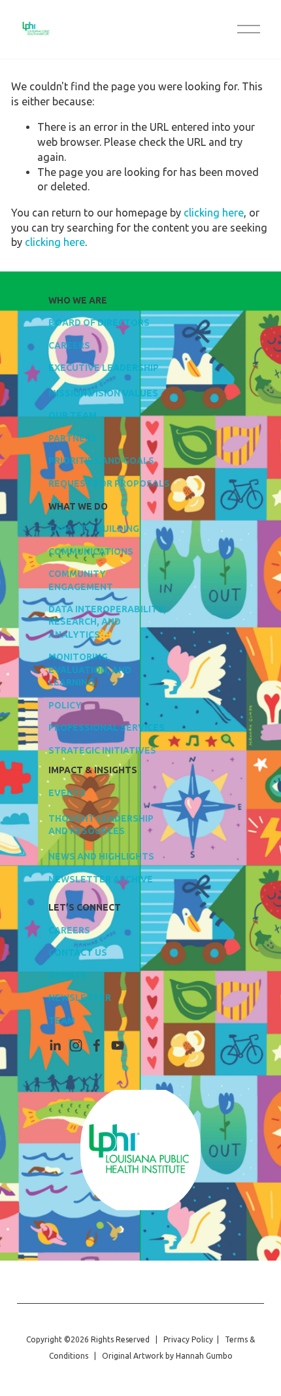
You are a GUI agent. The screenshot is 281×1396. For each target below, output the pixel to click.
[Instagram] (75, 1045)
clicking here (214, 212)
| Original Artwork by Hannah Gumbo (160, 1356)
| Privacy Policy (182, 1339)
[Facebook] (96, 1045)
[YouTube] (117, 1045)
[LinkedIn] (54, 1045)
